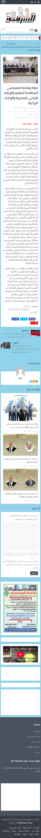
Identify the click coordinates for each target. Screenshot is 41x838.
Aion (32, 108)
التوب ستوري (18, 111)
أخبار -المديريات (30, 111)
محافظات (5, 831)
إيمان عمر (26, 306)
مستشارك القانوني (33, 747)
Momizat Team (25, 823)
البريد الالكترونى (19, 118)
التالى (16, 343)
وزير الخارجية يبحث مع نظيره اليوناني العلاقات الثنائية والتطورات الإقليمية (21, 495)
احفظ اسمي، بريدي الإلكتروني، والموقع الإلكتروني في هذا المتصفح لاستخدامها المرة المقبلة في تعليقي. (20, 564)
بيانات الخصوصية (33, 736)
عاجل (10, 111)
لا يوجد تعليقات (32, 114)
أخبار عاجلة (27, 827)
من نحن (37, 752)
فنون (31, 834)
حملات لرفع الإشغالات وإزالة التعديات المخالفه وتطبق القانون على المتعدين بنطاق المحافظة (24, 349)
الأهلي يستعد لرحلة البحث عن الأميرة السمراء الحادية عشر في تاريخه (16, 335)
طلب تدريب (35, 741)
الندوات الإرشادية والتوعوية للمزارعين (19, 309)
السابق (24, 330)
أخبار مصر (35, 831)
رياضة (37, 834)
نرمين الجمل (33, 312)
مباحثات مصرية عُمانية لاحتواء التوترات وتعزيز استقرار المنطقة (21, 460)
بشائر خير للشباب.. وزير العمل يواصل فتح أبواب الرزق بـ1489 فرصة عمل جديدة (22, 425)
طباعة (31, 118)
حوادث (13, 831)
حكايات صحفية (24, 831)
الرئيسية (37, 731)
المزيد (25, 834)
